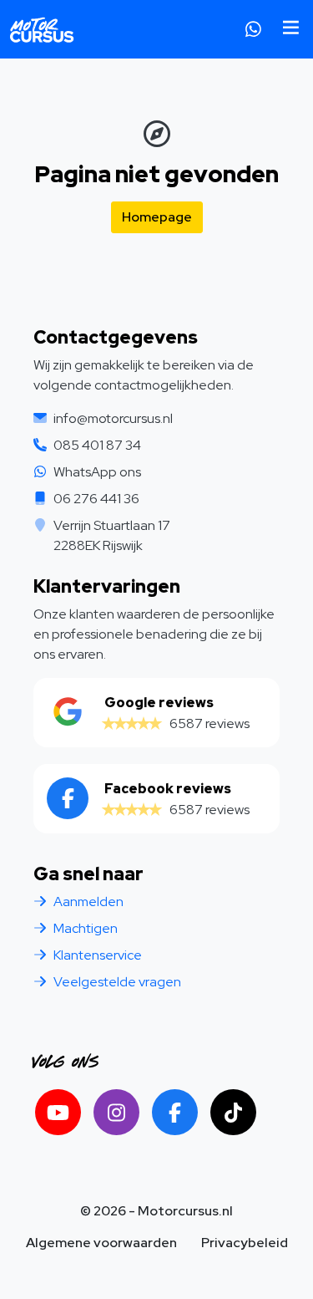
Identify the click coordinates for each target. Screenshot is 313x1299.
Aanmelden (88, 901)
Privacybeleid (244, 1242)
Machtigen (85, 928)
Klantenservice (97, 955)
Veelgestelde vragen (117, 982)
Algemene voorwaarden (101, 1242)
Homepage (157, 217)
